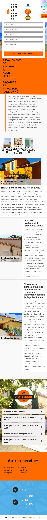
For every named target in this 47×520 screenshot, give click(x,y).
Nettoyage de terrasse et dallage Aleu (9, 470)
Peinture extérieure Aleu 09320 (23, 470)
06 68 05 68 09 (14, 16)
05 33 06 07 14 (14, 7)
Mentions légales (36, 517)
